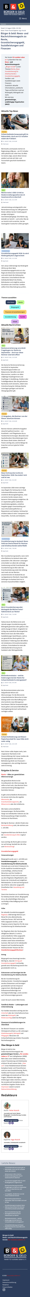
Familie (22, 317)
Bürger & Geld (10, 67)
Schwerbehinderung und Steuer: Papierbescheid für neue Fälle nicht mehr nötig (15, 739)
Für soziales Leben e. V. (16, 1239)
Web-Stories (21, 1000)
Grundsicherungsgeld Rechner (12, 950)
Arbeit (15, 321)
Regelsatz (4, 915)
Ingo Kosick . (6, 617)
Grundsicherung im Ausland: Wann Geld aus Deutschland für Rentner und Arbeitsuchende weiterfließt (14, 543)
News (7, 62)
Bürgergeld (15, 307)
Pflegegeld (5, 1036)
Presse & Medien (7, 1287)
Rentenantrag (9, 847)
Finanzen (4, 131)
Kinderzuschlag (6, 1018)
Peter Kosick (9, 30)
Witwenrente (5, 804)
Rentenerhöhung (7, 825)
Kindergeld (12, 1015)
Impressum (5, 1087)
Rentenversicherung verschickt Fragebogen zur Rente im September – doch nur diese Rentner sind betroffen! (13, 351)
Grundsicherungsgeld (9, 851)
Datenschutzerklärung (8, 1089)
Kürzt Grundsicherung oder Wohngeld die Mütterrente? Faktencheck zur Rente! (12, 609)
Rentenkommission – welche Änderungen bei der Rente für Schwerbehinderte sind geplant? (14, 677)
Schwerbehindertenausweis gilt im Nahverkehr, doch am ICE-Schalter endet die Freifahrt (14, 136)
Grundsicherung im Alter (12, 835)
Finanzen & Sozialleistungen (15, 312)
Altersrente (5, 799)
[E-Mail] (9, 1123)
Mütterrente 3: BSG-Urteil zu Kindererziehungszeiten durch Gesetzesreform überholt (13, 194)
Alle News (10, 302)
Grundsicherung (5, 251)
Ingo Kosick (22, 30)
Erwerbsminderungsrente (10, 802)
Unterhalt (4, 1013)
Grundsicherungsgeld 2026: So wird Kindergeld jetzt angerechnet (15, 254)
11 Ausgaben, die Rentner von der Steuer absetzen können (14, 417)
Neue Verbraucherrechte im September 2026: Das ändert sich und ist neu (14, 475)
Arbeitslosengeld (7, 1033)
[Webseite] (12, 1123)
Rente (13, 69)
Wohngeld (17, 1033)
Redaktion (5, 1285)
